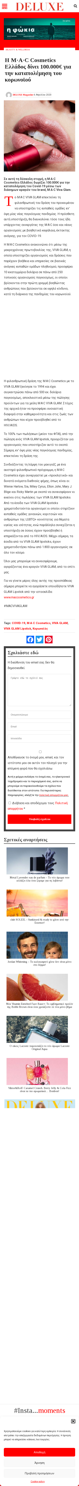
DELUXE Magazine (23, 94)
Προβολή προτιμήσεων (39, 1473)
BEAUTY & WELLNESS (18, 49)
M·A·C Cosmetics (38, 623)
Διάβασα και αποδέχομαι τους (38, 805)
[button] (73, 1421)
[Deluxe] (39, 10)
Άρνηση (39, 1462)
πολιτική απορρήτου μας (53, 795)
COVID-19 (18, 623)
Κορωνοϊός (40, 628)
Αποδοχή (39, 1452)
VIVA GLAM (60, 623)
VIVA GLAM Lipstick (17, 628)
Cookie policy (38, 1481)
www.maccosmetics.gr (19, 597)
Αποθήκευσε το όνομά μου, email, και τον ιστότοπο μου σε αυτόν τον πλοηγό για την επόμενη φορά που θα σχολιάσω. (37, 763)
